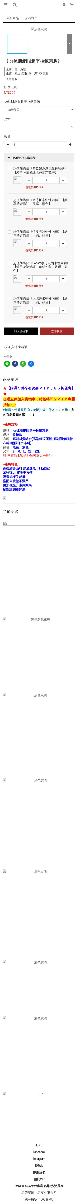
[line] (7, 364)
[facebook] (15, 364)
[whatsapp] (23, 364)
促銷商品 (30, 18)
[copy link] (31, 364)
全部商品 (12, 18)
